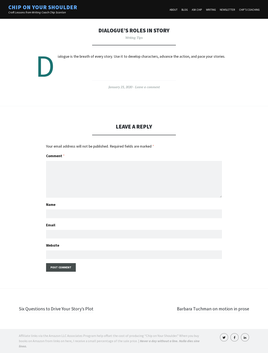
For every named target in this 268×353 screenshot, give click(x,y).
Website (52, 245)
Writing (211, 9)
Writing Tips (134, 37)
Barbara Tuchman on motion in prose (213, 309)
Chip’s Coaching (249, 9)
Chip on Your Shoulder (42, 7)
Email (50, 225)
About (174, 9)
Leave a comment (147, 87)
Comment (55, 156)
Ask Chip (197, 9)
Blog (185, 9)
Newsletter (227, 9)
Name (50, 204)
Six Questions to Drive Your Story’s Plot (56, 309)
